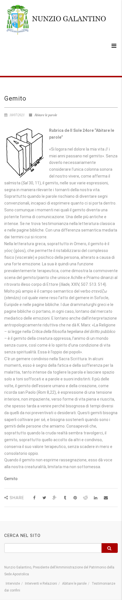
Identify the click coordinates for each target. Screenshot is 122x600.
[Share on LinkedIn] (95, 497)
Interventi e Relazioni (41, 584)
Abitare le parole (45, 115)
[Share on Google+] (54, 497)
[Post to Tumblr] (64, 497)
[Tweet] (44, 497)
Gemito (11, 478)
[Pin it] (75, 497)
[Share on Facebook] (34, 497)
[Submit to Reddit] (85, 497)
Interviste (13, 584)
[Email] (105, 497)
